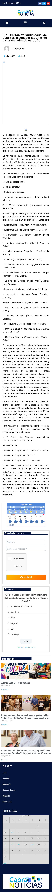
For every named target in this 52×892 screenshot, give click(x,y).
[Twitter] (44, 3)
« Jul (4, 863)
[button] (25, 22)
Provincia (6, 778)
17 (5, 844)
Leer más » (4, 689)
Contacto (6, 796)
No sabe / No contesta (21, 606)
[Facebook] (40, 3)
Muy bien (15, 612)
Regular (14, 623)
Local (5, 773)
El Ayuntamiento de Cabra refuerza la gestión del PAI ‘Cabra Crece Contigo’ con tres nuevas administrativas (25, 716)
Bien (13, 617)
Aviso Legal (7, 802)
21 (32, 844)
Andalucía (7, 784)
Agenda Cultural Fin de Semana (15, 683)
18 (12, 844)
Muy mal (15, 634)
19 (19, 844)
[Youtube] (48, 3)
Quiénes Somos (9, 790)
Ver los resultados (26, 647)
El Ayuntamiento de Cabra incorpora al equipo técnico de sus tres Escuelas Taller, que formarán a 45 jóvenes (26, 752)
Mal (12, 629)
